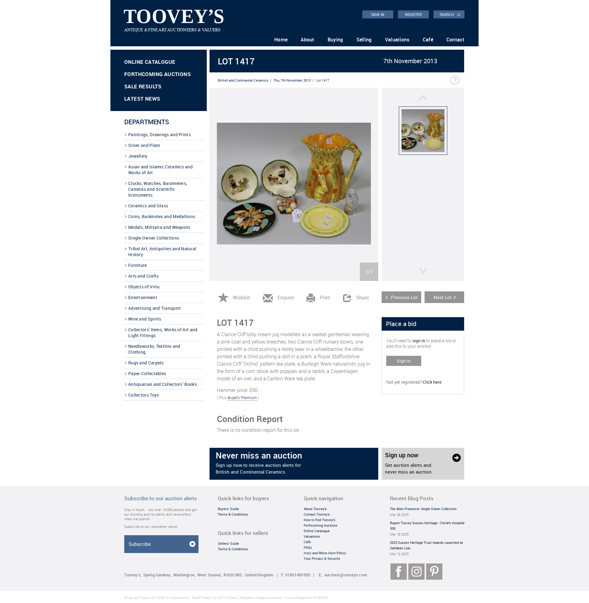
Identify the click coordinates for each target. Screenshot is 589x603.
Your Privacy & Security (322, 558)
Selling (364, 39)
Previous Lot (404, 297)
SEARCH (450, 14)
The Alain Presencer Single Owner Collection (423, 508)
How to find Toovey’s (319, 519)
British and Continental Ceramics (243, 80)
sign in (418, 341)
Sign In (403, 361)
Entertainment (142, 297)
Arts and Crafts (143, 276)
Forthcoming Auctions (157, 74)
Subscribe (140, 544)
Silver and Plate (144, 145)
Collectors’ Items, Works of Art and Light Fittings (163, 332)
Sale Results (143, 86)
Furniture (137, 265)
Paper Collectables (147, 373)
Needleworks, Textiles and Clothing (154, 349)
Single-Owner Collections (153, 238)
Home (280, 39)
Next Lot (443, 297)
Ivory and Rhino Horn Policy (325, 553)
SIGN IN (377, 14)
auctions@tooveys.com (345, 575)
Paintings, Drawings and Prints (159, 134)
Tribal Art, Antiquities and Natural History (162, 251)
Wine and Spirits (144, 319)
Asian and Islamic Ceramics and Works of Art (160, 169)
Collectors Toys (143, 395)
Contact (455, 39)
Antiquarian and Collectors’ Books (162, 384)
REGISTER (413, 14)
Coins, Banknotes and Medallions (161, 216)
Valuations (397, 39)
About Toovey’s (315, 508)
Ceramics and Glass (148, 206)
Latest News (142, 98)
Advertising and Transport (154, 308)
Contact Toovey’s (317, 514)
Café (428, 39)
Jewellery (138, 156)
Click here (432, 382)
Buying (335, 39)
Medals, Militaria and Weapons (159, 227)
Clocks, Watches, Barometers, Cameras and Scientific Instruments (157, 189)
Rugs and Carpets (146, 363)
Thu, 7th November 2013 (292, 80)
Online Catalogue (149, 61)
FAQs (308, 547)
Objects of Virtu (144, 287)
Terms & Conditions (233, 514)
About (307, 39)
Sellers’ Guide (228, 543)
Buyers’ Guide (228, 508)
